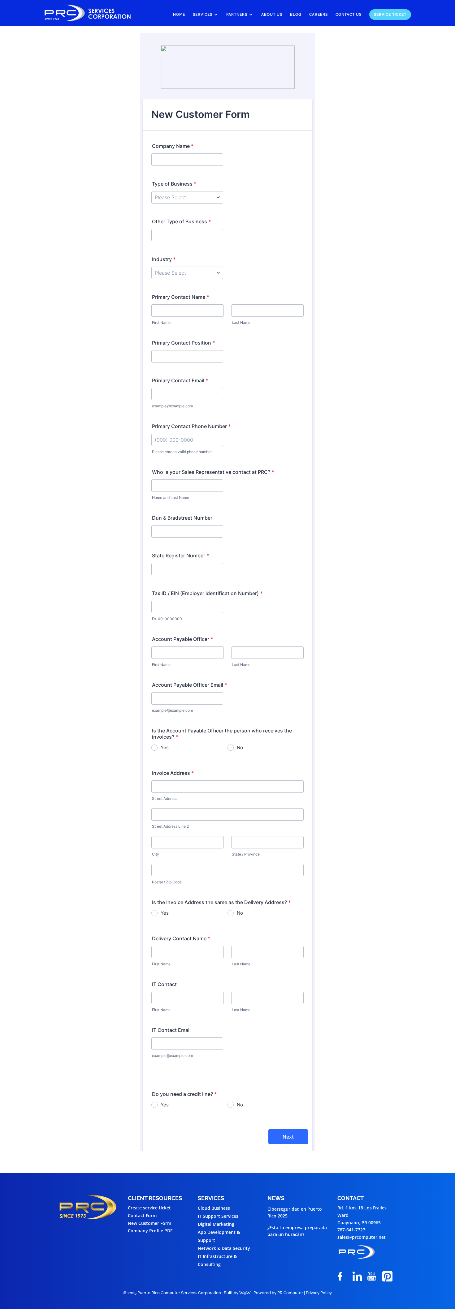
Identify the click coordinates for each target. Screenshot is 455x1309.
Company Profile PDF (150, 1231)
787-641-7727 (351, 1230)
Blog (295, 14)
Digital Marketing (216, 1224)
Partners (236, 14)
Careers (318, 14)
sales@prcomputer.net (361, 1237)
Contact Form (142, 1215)
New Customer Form (149, 1223)
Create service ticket (149, 1208)
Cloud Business (214, 1208)
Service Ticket (390, 14)
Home (179, 14)
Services (202, 14)
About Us (271, 14)
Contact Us (349, 14)
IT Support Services (218, 1216)
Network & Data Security (224, 1248)
